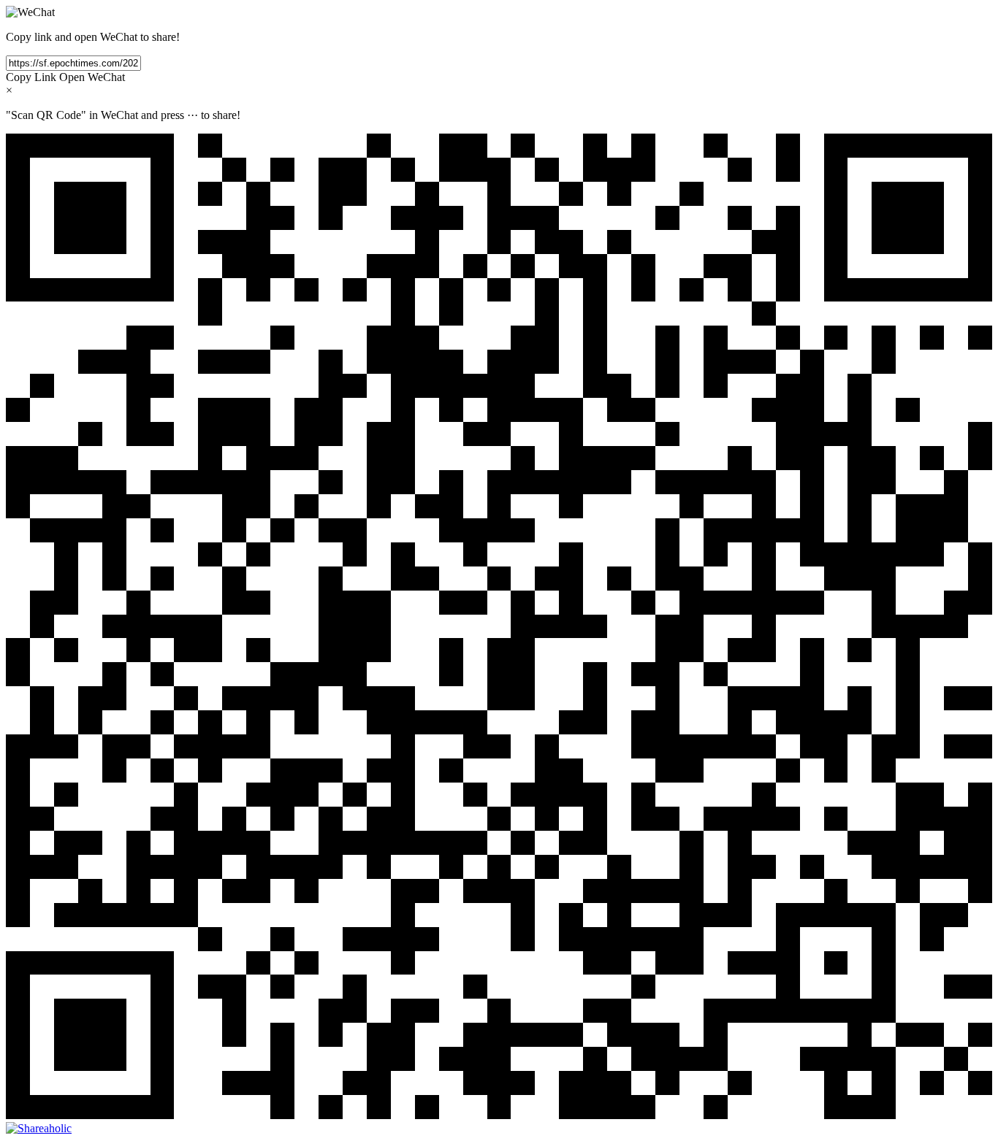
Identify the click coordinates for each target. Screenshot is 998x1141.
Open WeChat (92, 77)
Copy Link (31, 77)
